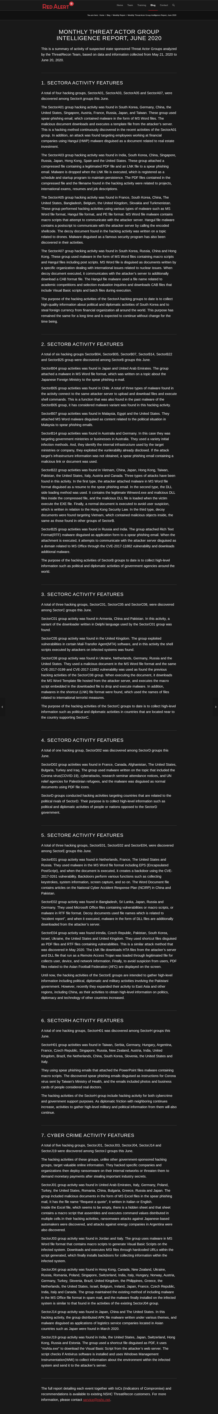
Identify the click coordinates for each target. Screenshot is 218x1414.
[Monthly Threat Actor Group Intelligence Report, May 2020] (2, 707)
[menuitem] (120, 5)
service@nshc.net (96, 1400)
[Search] (173, 5)
